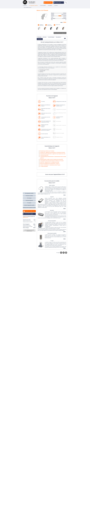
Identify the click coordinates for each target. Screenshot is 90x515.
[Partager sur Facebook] (66, 253)
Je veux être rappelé (29, 213)
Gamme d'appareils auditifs (29, 205)
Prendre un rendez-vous (30, 211)
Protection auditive (29, 195)
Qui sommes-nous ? (28, 7)
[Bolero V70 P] (39, 28)
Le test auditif (43, 5)
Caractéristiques (51, 37)
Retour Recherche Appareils (60, 32)
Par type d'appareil (29, 200)
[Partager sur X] (63, 253)
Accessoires (40, 39)
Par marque (29, 198)
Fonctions (44, 37)
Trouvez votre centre (58, 3)
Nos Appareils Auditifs (29, 193)
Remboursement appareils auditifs (29, 207)
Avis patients (58, 37)
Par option (29, 202)
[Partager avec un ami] (61, 253)
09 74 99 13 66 (48, 2)
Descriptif (39, 37)
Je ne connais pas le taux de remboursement (29, 230)
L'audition (25, 5)
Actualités (50, 5)
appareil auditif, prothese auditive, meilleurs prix (25, 2)
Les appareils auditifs (33, 5)
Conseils (56, 5)
